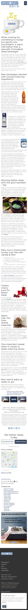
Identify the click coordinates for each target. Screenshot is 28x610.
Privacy (4, 602)
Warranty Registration (9, 577)
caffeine (5, 234)
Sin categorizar (8, 506)
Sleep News (7, 510)
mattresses (7, 501)
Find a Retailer (5, 591)
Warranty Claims (7, 579)
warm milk (20, 62)
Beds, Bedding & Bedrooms (11, 493)
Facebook (14, 409)
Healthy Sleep (7, 499)
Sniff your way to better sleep (15, 391)
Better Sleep (7, 494)
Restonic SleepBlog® (9, 503)
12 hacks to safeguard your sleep (15, 392)
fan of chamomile (9, 275)
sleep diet (6, 509)
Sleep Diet (6, 507)
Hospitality (5, 570)
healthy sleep (7, 497)
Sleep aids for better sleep (14, 394)
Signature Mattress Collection (8, 587)
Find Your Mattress (7, 441)
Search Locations (6, 473)
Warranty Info (6, 575)
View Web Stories (5, 479)
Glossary (4, 568)
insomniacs (8, 299)
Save (4, 606)
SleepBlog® (5, 562)
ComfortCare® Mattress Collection (9, 584)
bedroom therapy (8, 490)
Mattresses (7, 500)
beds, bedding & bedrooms (11, 491)
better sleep (7, 496)
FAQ (2, 566)
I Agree (5, 604)
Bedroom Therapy (9, 488)
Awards (3, 564)
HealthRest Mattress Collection (8, 586)
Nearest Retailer (21, 441)
